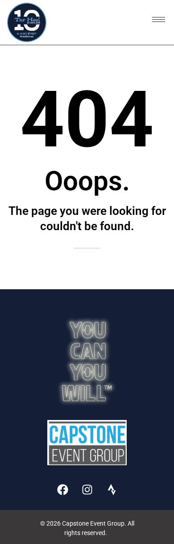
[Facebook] (62, 490)
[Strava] (111, 490)
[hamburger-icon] (159, 19)
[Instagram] (87, 490)
